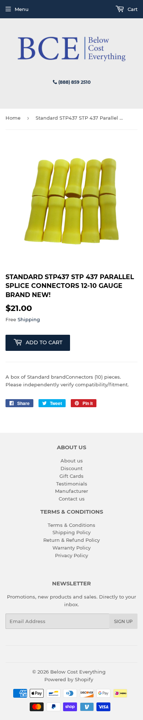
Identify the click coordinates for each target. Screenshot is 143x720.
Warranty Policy (71, 548)
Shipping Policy (71, 532)
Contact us (72, 499)
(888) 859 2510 (74, 82)
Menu (22, 9)
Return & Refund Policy (71, 540)
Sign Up (123, 621)
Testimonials (71, 484)
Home (13, 118)
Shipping (29, 319)
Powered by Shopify (68, 679)
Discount (71, 468)
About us (71, 461)
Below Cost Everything (78, 672)
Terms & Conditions (71, 525)
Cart (132, 9)
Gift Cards (71, 476)
